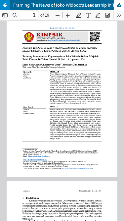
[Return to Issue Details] (5, 5)
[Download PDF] (119, 5)
